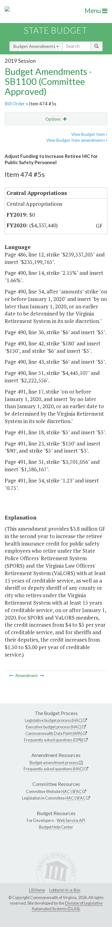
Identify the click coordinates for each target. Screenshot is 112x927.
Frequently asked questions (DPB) (53, 739)
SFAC (77, 791)
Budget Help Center (56, 826)
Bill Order (15, 103)
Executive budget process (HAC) (54, 726)
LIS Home (37, 890)
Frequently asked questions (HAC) (54, 768)
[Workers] (11, 675)
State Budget (55, 30)
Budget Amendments (34, 46)
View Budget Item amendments (76, 140)
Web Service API (71, 820)
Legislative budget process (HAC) (53, 720)
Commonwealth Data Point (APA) (53, 733)
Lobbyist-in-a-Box (64, 890)
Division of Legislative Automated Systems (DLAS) (67, 906)
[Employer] (42, 675)
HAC (65, 791)
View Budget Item (88, 134)
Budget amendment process (54, 762)
